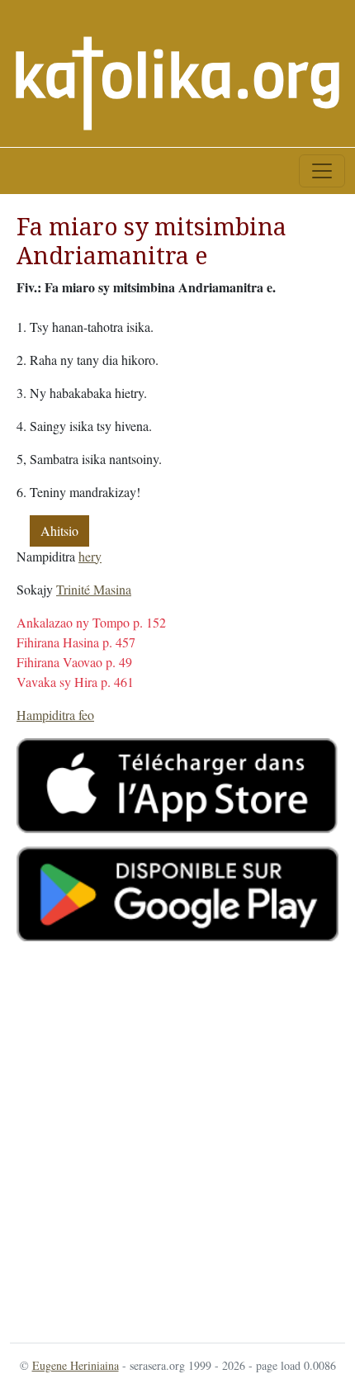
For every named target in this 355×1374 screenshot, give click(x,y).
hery (90, 556)
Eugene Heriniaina (75, 1365)
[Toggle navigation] (322, 170)
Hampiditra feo (55, 714)
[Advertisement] (177, 1138)
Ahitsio (59, 530)
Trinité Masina (93, 589)
